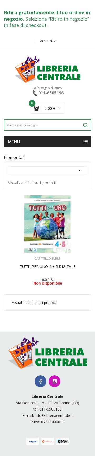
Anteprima (33, 255)
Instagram (54, 381)
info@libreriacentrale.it (54, 415)
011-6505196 (50, 409)
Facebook (40, 381)
